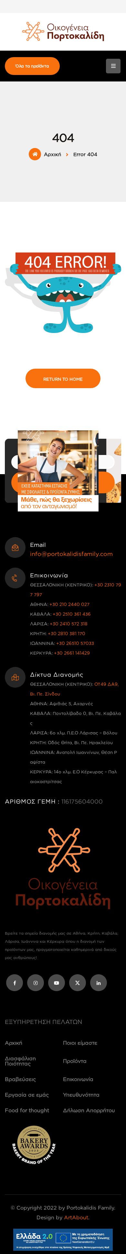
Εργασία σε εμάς (27, 1095)
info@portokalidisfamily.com (71, 553)
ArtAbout (76, 1217)
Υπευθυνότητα (81, 1095)
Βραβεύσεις (20, 1079)
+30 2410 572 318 (69, 623)
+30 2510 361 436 (72, 613)
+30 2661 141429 (72, 652)
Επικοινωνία (78, 1079)
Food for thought (27, 1110)
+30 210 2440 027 (69, 604)
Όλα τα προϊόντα (32, 66)
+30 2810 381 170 (66, 633)
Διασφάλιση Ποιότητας (20, 1060)
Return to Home (63, 379)
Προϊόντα (75, 1061)
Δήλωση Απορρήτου (89, 1110)
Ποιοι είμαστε (80, 1043)
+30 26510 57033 (75, 643)
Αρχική (52, 154)
